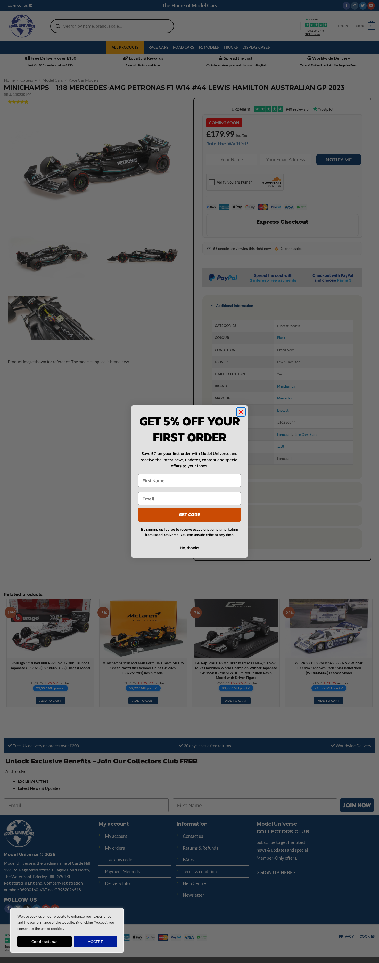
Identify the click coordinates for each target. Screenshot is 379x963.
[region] (67, 930)
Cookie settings (44, 941)
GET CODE (189, 514)
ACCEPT (95, 941)
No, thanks (189, 547)
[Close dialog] (240, 411)
